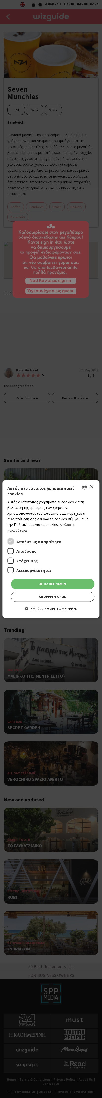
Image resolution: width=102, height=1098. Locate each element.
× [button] (91, 487)
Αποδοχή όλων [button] (52, 584)
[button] (51, 609)
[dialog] (50, 549)
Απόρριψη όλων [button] (52, 597)
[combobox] (84, 487)
